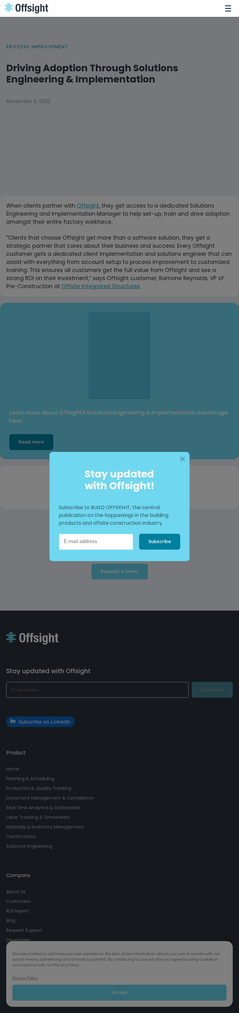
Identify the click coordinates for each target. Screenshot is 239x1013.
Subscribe (159, 541)
